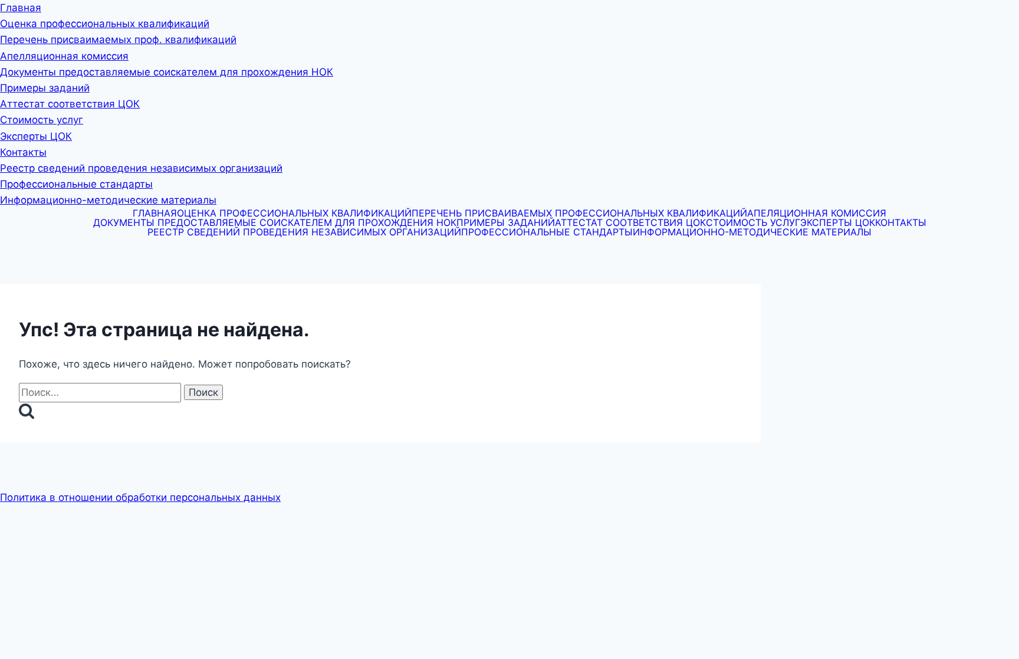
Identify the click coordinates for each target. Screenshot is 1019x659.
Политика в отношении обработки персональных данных (140, 497)
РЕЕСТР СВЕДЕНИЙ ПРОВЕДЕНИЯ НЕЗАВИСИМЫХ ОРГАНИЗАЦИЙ (304, 232)
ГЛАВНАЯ (155, 213)
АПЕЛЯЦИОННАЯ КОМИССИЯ (816, 213)
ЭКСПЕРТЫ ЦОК (837, 222)
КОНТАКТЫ (900, 222)
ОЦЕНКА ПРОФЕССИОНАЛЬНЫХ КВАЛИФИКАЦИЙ (294, 213)
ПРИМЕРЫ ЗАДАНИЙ (505, 222)
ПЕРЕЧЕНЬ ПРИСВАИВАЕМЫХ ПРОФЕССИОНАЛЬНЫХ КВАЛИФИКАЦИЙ (579, 213)
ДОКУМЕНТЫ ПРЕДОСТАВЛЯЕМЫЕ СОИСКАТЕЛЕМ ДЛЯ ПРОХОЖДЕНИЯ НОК (274, 222)
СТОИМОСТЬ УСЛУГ (753, 222)
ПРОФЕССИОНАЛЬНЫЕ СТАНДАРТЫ (547, 232)
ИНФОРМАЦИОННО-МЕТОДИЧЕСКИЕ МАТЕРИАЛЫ (752, 232)
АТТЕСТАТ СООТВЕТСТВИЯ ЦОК (630, 222)
